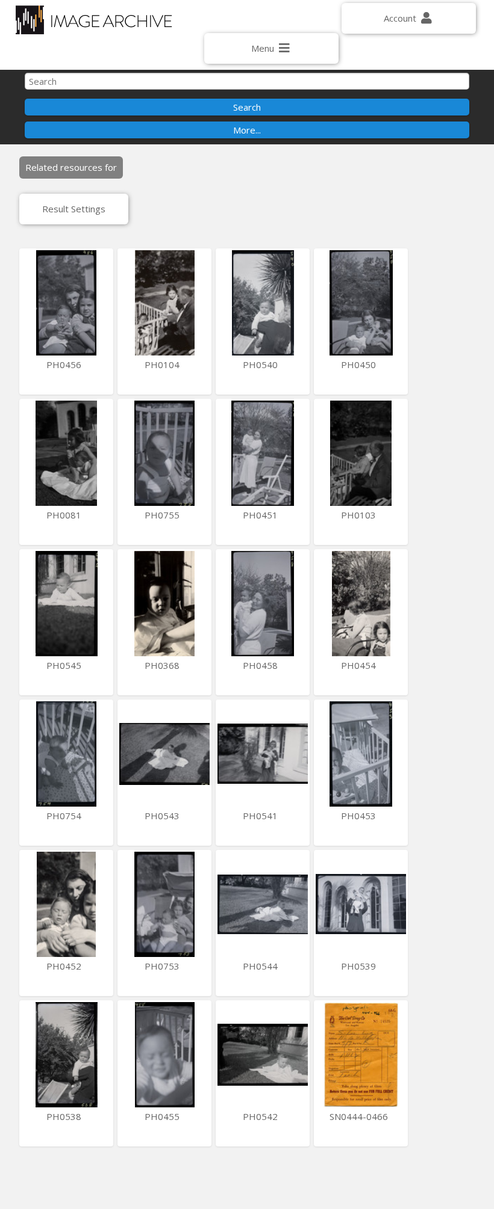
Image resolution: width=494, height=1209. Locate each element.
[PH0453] (361, 754)
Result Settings (73, 209)
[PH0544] (262, 904)
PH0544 (261, 966)
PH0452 (65, 966)
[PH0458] (262, 603)
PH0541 (261, 816)
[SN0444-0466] (361, 1054)
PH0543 (163, 816)
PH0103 (359, 515)
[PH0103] (361, 453)
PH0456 (65, 364)
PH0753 (163, 966)
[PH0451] (262, 453)
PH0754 (65, 816)
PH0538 (65, 1116)
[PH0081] (66, 453)
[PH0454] (361, 603)
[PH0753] (164, 904)
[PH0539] (361, 904)
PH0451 (261, 515)
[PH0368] (164, 603)
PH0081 (65, 515)
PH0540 (261, 364)
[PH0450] (361, 302)
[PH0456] (66, 302)
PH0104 (163, 364)
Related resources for (71, 167)
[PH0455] (164, 1054)
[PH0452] (66, 904)
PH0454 (359, 665)
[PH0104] (164, 302)
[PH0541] (262, 754)
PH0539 (359, 966)
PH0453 (359, 816)
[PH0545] (66, 603)
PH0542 (261, 1116)
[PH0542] (262, 1054)
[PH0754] (66, 754)
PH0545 (65, 665)
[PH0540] (262, 302)
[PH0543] (164, 754)
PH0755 (163, 515)
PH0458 (261, 665)
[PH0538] (66, 1054)
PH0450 (359, 364)
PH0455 (163, 1116)
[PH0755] (164, 453)
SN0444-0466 (360, 1116)
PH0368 (163, 665)
